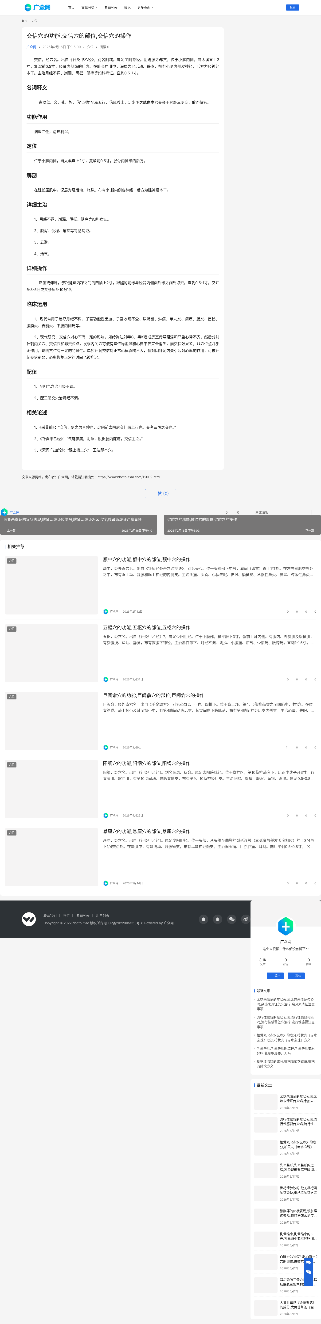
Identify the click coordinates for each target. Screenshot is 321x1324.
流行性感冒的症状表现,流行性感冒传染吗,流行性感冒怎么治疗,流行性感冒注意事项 (286, 1022)
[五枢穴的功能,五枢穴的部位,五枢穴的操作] (51, 653)
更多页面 (143, 7)
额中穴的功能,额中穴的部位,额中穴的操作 (146, 559)
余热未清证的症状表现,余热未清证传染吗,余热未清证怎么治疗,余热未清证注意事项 (286, 1004)
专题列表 (110, 7)
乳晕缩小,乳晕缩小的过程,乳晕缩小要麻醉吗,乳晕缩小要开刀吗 (297, 1238)
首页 (71, 7)
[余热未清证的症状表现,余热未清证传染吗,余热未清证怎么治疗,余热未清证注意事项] (266, 1102)
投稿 (292, 7)
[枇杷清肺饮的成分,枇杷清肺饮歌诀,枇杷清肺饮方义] (266, 1193)
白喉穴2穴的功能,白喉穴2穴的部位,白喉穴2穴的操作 (298, 1261)
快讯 (127, 7)
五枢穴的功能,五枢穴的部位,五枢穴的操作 (146, 627)
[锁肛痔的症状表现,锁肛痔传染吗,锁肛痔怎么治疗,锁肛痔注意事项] (266, 1216)
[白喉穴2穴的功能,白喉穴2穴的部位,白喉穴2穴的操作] (266, 1262)
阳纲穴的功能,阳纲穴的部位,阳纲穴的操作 (146, 763)
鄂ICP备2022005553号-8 (123, 923)
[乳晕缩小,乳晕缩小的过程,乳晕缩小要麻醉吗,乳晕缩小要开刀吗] (266, 1239)
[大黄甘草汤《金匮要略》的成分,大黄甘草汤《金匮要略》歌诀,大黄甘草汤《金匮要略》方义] (266, 1308)
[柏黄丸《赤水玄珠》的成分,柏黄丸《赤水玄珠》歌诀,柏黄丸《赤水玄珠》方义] (266, 1148)
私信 (298, 975)
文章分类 (87, 7)
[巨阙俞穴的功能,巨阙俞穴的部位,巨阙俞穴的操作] (51, 721)
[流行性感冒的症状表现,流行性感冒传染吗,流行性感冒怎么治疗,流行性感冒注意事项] (266, 1125)
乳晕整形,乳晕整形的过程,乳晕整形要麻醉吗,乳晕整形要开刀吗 (297, 1169)
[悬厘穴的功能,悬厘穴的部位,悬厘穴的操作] (51, 857)
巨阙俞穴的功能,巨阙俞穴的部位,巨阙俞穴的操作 (153, 695)
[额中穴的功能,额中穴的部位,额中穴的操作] (51, 585)
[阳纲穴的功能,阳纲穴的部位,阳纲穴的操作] (51, 789)
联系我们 (50, 915)
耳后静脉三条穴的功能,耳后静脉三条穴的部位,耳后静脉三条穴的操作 (298, 1284)
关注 (277, 975)
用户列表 (102, 915)
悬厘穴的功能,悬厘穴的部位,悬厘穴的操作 (146, 831)
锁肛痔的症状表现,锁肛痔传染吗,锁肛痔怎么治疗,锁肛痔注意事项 (298, 1215)
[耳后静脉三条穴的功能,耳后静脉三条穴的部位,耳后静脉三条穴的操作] (266, 1285)
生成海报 (261, 512)
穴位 (90, 47)
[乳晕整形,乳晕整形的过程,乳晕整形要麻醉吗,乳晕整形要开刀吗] (266, 1171)
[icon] (203, 919)
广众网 (31, 47)
